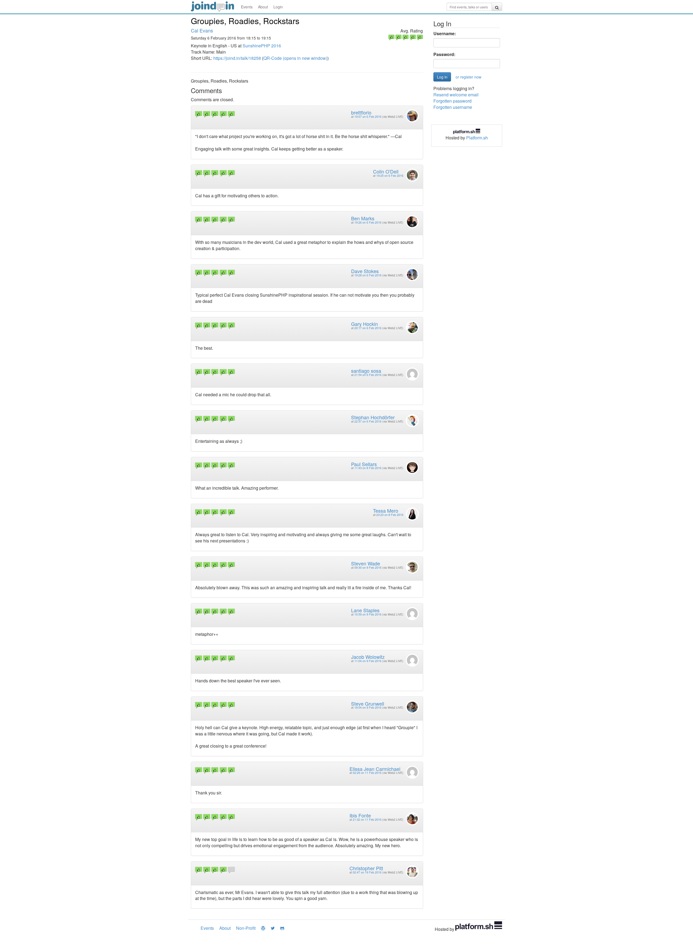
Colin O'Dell (385, 171)
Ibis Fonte (360, 815)
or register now (468, 77)
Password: (444, 54)
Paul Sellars (364, 463)
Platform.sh (477, 138)
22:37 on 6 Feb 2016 (367, 421)
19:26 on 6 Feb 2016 (367, 222)
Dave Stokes (365, 270)
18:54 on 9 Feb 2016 (367, 707)
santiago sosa (366, 370)
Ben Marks (362, 218)
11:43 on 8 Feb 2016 (367, 468)
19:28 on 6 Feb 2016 (367, 275)
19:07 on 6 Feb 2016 (367, 116)
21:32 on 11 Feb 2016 (367, 819)
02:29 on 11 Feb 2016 (367, 773)
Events (247, 6)
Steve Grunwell (367, 703)
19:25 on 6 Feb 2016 (389, 176)
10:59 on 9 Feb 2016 (367, 614)
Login (278, 6)
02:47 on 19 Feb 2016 (367, 872)
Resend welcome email (456, 94)
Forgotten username (452, 107)
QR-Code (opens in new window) (295, 58)
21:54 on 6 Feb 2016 (367, 375)
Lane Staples (365, 610)
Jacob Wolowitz (368, 656)
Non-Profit (246, 928)
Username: (444, 34)
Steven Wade (365, 563)
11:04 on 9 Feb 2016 (367, 661)
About (263, 6)
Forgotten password (452, 101)
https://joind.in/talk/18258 (237, 58)
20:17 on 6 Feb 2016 (367, 328)
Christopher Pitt (366, 868)
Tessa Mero (385, 510)
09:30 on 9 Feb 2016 (367, 567)
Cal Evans (202, 30)
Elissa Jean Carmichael (374, 768)
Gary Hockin (364, 323)
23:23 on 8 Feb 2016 (389, 515)
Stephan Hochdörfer (373, 417)
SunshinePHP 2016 (262, 45)
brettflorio (361, 112)
